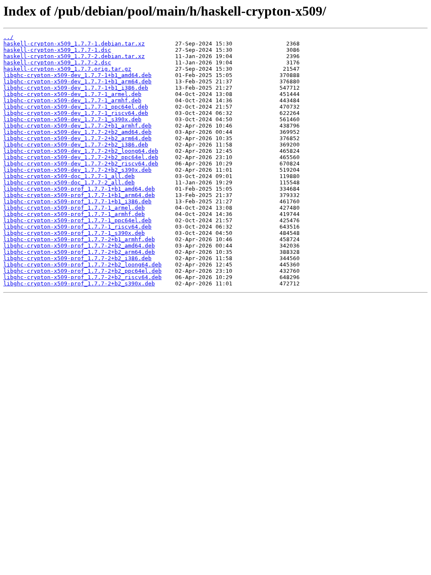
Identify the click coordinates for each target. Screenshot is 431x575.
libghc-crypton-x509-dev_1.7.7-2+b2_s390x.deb (77, 170)
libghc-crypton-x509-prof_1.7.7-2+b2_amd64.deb (79, 245)
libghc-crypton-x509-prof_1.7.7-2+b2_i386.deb (77, 258)
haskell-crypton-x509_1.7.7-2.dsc (57, 62)
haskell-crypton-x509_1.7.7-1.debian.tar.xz (74, 43)
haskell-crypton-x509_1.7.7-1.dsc (57, 50)
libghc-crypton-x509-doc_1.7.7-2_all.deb (69, 182)
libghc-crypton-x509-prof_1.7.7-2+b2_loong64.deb (82, 264)
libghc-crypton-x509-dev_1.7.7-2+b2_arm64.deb (77, 138)
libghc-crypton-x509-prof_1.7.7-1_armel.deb (74, 208)
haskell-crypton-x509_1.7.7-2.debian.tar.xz (74, 56)
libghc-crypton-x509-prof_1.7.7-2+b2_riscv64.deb (82, 277)
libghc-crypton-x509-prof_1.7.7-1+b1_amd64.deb (79, 189)
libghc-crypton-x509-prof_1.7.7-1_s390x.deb (74, 233)
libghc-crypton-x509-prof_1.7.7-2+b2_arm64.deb (79, 252)
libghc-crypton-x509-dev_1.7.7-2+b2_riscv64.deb (80, 163)
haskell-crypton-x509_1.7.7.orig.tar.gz (67, 69)
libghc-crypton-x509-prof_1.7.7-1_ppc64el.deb (77, 220)
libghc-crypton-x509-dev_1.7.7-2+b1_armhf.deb (77, 125)
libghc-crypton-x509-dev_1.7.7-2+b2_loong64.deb (80, 151)
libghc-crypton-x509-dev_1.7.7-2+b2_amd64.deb (77, 132)
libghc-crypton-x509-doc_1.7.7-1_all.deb (69, 176)
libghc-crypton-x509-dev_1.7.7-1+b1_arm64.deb (77, 81)
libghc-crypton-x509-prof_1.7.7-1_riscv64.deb (77, 227)
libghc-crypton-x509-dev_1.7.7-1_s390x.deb (72, 119)
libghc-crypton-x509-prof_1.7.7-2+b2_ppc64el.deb (82, 271)
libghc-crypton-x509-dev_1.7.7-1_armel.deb (72, 94)
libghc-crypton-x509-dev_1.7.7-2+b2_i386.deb (75, 144)
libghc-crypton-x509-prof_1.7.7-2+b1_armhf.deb (79, 239)
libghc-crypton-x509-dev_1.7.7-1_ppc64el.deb (75, 107)
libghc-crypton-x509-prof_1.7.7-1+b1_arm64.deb (79, 195)
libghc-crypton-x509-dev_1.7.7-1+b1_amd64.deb (77, 75)
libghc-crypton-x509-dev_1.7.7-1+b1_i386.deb (75, 88)
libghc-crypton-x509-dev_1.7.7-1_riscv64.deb (75, 113)
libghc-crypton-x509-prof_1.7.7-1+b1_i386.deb (77, 201)
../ (8, 37)
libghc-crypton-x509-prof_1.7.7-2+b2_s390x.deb (79, 283)
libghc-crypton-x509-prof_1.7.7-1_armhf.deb (74, 214)
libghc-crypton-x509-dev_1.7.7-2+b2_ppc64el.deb (80, 157)
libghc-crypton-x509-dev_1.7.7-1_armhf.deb (72, 100)
